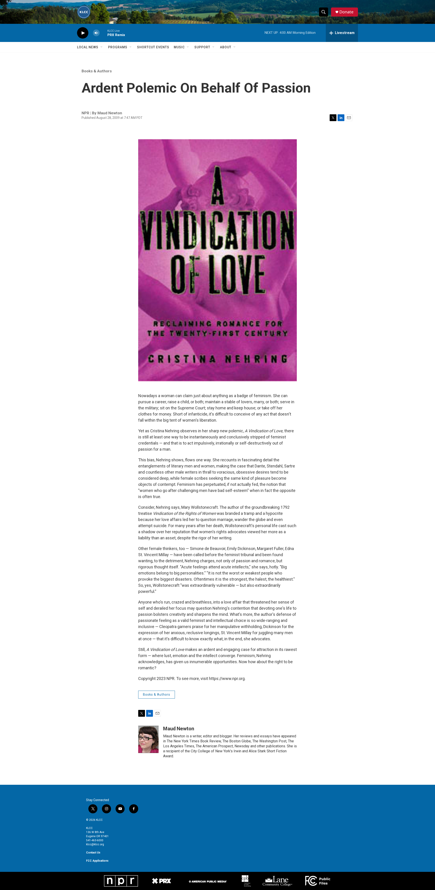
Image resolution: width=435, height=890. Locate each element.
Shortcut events (153, 47)
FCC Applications (97, 860)
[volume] (96, 33)
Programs (117, 47)
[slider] (103, 32)
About (225, 47)
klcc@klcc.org (95, 844)
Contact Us (93, 852)
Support (202, 47)
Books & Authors (97, 71)
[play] (82, 33)
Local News (87, 47)
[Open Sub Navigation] (102, 47)
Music (179, 47)
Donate (346, 12)
